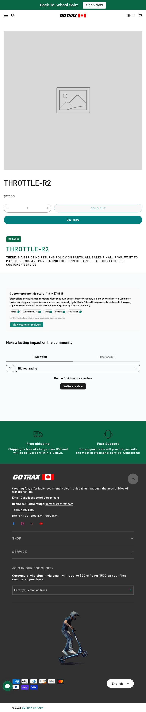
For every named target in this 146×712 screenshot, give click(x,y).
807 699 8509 (25, 509)
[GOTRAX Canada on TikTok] (31, 523)
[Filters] (10, 368)
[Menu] (6, 15)
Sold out (98, 208)
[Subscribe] (130, 590)
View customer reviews (27, 324)
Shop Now (94, 5)
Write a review (73, 386)
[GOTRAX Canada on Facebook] (13, 523)
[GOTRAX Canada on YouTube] (41, 523)
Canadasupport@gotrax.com (40, 497)
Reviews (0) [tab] (40, 356)
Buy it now (73, 219)
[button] (139, 15)
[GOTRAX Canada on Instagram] (22, 523)
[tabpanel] (73, 254)
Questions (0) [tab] (106, 356)
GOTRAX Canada (33, 707)
